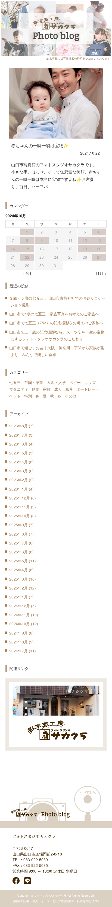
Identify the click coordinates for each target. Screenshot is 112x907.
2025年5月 (18, 560)
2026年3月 (18, 470)
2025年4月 (18, 569)
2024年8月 (18, 642)
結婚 (35, 389)
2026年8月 (18, 425)
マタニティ (18, 389)
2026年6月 (18, 444)
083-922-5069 (35, 859)
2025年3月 (18, 579)
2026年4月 (18, 461)
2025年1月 (18, 597)
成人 (58, 389)
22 (27, 257)
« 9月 (27, 273)
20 (99, 248)
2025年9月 (18, 524)
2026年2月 (18, 479)
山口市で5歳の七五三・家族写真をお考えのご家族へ (54, 313)
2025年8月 (18, 534)
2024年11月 (19, 614)
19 (85, 248)
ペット (15, 396)
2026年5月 (18, 453)
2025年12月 (19, 498)
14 (13, 248)
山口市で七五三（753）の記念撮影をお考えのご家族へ (56, 322)
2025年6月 (18, 552)
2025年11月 (19, 506)
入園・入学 (56, 382)
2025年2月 (18, 588)
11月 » (101, 273)
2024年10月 (19, 623)
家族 (47, 389)
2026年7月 (18, 435)
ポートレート (87, 389)
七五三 (15, 382)
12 (85, 240)
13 (99, 240)
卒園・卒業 (33, 382)
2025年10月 (19, 515)
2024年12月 (19, 605)
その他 (70, 396)
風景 (69, 389)
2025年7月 (18, 543)
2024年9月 (18, 633)
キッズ (90, 382)
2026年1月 (18, 489)
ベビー (75, 382)
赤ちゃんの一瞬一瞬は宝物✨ (40, 145)
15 (27, 248)
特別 (28, 396)
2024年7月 (18, 650)
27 (99, 257)
